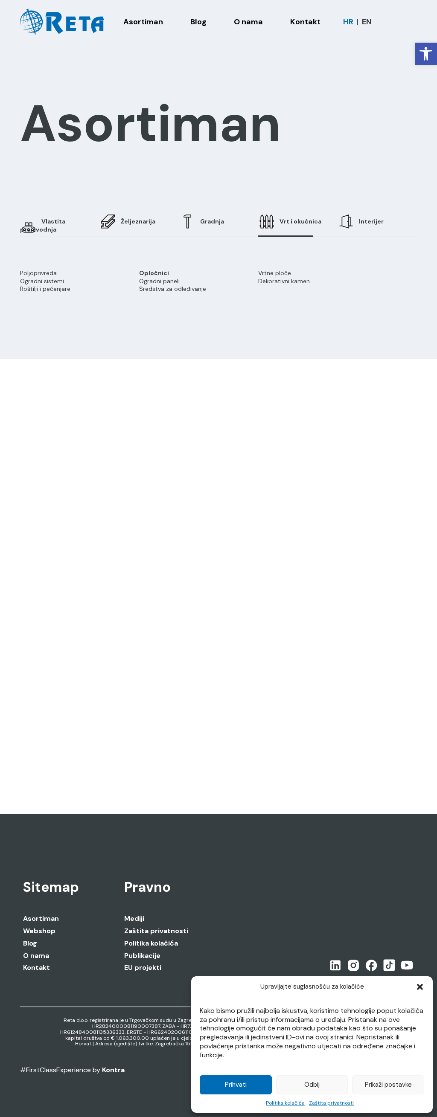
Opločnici (154, 273)
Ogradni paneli (159, 281)
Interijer (371, 221)
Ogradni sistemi (42, 281)
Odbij (312, 1084)
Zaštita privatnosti (331, 1103)
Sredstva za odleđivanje (172, 289)
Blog (30, 943)
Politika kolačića (285, 1103)
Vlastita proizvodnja (42, 225)
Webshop (39, 931)
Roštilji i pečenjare (45, 289)
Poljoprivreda (38, 273)
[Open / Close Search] (413, 22)
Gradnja (212, 221)
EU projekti (142, 967)
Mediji (134, 918)
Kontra (113, 1069)
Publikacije (142, 956)
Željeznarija (138, 221)
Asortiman (41, 918)
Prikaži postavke (388, 1084)
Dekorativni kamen (284, 281)
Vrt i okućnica (300, 221)
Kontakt (36, 967)
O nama (36, 956)
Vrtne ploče (274, 273)
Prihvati (236, 1084)
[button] (426, 54)
